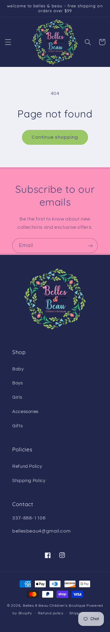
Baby (18, 369)
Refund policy (51, 613)
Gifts (17, 426)
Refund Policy (27, 466)
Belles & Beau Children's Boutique (54, 605)
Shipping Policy (28, 480)
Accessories (25, 411)
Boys (17, 383)
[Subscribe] (90, 245)
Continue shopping (55, 137)
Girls (17, 397)
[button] (8, 42)
